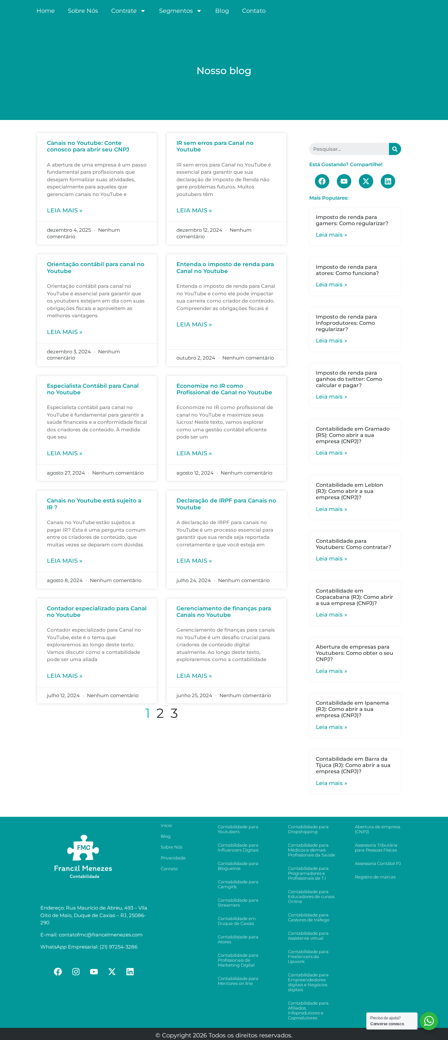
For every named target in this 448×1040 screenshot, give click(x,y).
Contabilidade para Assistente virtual (308, 936)
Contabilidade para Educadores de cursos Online (311, 896)
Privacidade (173, 857)
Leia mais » (64, 210)
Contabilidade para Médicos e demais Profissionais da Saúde (311, 849)
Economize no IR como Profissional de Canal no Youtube (224, 389)
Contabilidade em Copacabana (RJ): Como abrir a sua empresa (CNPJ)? (354, 597)
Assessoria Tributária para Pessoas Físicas (376, 847)
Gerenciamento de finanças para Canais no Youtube (223, 611)
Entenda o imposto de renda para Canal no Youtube (225, 267)
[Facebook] (322, 181)
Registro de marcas (375, 876)
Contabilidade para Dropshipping (308, 829)
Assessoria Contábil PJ (378, 863)
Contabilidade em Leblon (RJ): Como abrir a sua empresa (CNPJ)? (349, 491)
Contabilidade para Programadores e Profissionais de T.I (308, 873)
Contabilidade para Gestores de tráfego (308, 917)
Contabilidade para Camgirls (238, 884)
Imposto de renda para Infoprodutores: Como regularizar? (346, 323)
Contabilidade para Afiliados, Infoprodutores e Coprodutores (308, 1010)
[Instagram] (76, 972)
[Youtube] (344, 181)
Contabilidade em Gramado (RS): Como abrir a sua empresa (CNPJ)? (353, 435)
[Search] (395, 149)
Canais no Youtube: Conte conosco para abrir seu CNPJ (88, 146)
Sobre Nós (83, 10)
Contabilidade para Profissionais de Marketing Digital (238, 960)
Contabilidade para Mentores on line (238, 981)
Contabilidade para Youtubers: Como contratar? (353, 544)
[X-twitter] (366, 181)
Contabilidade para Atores (238, 939)
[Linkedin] (388, 181)
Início (166, 825)
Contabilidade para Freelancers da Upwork (308, 956)
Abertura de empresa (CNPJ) (377, 829)
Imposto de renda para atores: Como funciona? (347, 270)
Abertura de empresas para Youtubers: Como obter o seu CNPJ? (354, 653)
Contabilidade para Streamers (238, 902)
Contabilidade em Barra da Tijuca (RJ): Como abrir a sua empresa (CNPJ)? (353, 765)
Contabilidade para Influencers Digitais (238, 847)
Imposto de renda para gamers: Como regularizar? (352, 220)
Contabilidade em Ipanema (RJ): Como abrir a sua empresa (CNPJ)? (352, 709)
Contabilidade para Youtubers (238, 829)
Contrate (124, 10)
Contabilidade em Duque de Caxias (237, 921)
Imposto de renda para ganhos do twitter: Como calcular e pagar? (349, 379)
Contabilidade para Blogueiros (238, 866)
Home (45, 10)
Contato (254, 10)
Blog (222, 10)
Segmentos (176, 10)
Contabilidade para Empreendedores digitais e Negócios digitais (308, 982)
